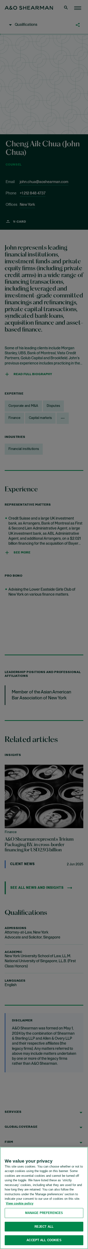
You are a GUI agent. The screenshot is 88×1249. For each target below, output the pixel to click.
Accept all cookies (44, 1240)
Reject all (44, 1226)
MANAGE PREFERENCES (44, 1213)
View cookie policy (19, 1203)
